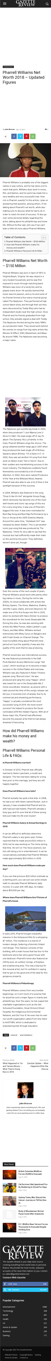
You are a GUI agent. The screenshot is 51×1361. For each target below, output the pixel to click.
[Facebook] (14, 136)
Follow (43, 1290)
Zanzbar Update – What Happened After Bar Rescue (37, 1066)
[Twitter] (20, 136)
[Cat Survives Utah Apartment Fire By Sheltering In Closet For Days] (9, 1188)
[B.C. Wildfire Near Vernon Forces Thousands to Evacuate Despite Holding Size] (9, 1227)
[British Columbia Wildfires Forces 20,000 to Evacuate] (9, 1174)
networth (14, 1035)
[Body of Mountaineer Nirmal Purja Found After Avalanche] (9, 1214)
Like (44, 1284)
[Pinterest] (26, 136)
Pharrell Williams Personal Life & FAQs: (24, 251)
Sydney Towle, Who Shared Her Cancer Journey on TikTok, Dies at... (32, 1200)
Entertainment (8, 67)
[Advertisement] (25, 34)
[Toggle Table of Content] (42, 237)
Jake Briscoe (10, 129)
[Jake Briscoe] (25, 1090)
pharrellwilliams (26, 1035)
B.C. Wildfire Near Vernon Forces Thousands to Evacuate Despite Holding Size (33, 1227)
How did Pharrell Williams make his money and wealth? (22, 246)
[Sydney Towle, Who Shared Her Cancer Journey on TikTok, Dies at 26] (9, 1201)
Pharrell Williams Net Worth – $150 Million (25, 241)
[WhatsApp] (32, 136)
